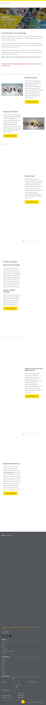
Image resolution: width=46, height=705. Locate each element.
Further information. (32, 102)
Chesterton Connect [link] (9, 472)
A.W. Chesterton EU (32, 702)
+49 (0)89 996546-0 (5, 632)
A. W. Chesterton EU (6, 631)
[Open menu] (23, 702)
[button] (2, 702)
